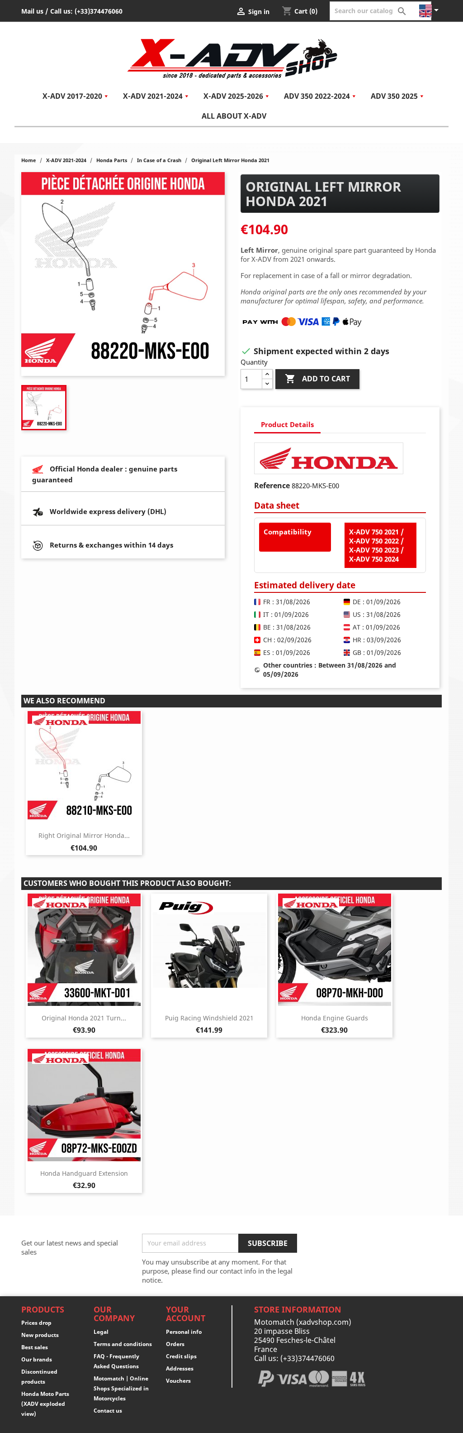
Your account (185, 1314)
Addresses (180, 1368)
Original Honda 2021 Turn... (84, 1018)
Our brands (36, 1359)
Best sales (34, 1347)
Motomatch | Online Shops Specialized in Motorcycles (121, 1388)
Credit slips (181, 1356)
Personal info (184, 1332)
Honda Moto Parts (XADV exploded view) (45, 1404)
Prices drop (36, 1323)
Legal (101, 1332)
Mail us (32, 11)
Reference (272, 485)
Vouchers (178, 1381)
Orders (175, 1344)
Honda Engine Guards (334, 1018)
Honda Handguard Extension (84, 1173)
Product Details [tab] (287, 424)
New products (40, 1335)
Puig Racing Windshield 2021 (209, 1018)
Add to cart (317, 378)
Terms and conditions (123, 1344)
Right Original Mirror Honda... (84, 835)
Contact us (108, 1410)
